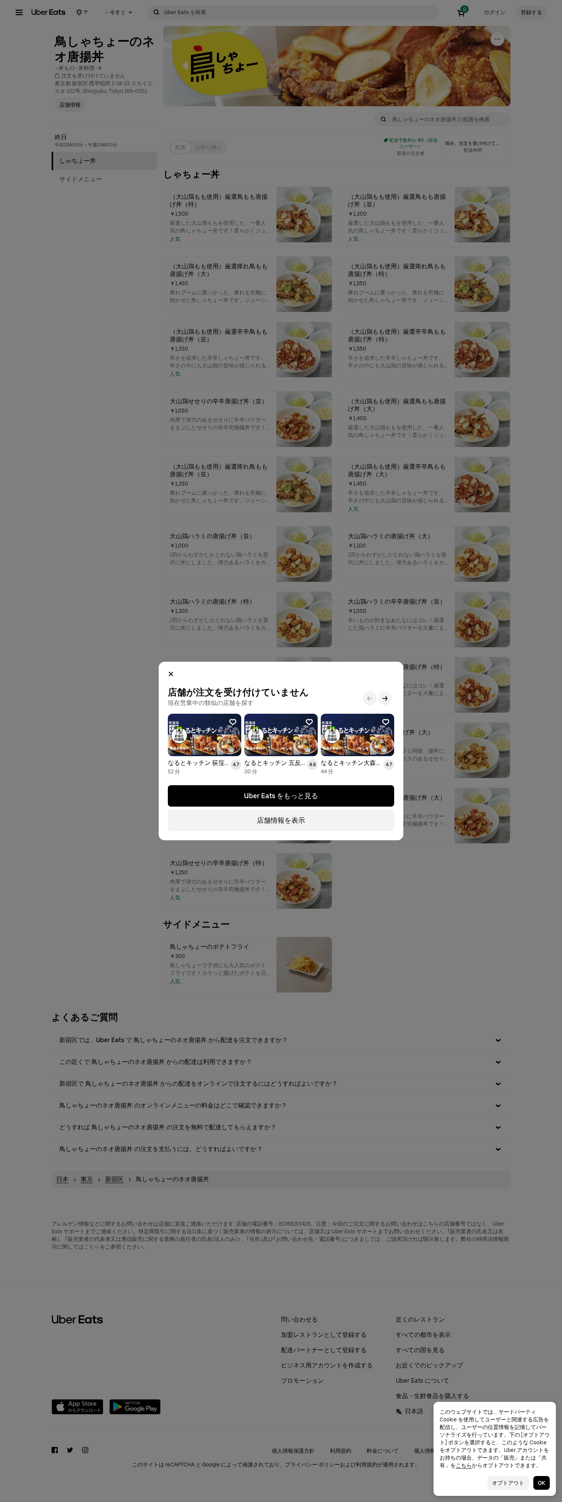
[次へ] (385, 698)
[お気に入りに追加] (233, 722)
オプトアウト (508, 1483)
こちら (464, 1465)
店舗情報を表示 (281, 820)
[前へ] (370, 698)
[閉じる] (171, 674)
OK (541, 1483)
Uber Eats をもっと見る (281, 796)
